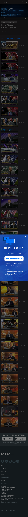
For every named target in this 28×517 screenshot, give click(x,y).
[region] (14, 258)
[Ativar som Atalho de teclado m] (5, 515)
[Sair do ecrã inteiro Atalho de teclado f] (25, 515)
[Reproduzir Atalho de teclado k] (2, 515)
